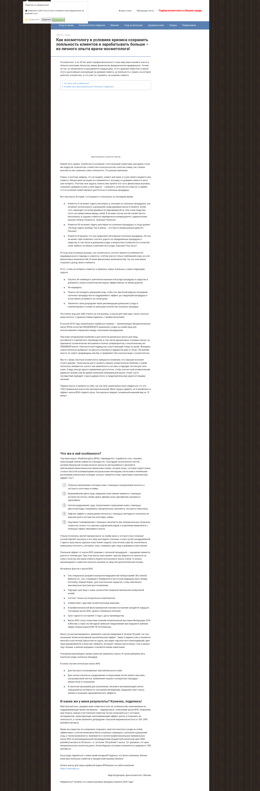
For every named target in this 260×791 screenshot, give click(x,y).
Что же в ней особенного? (76, 83)
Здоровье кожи (156, 25)
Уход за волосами (133, 25)
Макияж (114, 25)
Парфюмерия (189, 25)
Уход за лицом (66, 25)
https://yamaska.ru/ (69, 768)
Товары (173, 25)
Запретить (46, 19)
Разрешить (58, 19)
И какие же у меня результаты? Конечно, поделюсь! (89, 86)
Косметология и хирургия (92, 25)
